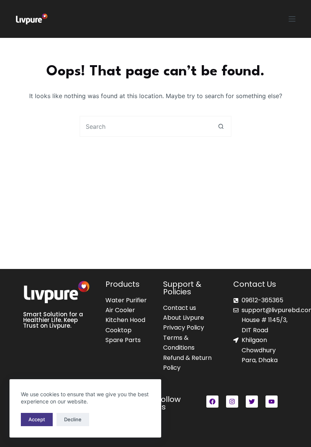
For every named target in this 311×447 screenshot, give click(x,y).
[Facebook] (212, 401)
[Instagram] (232, 401)
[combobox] (145, 126)
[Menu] (292, 19)
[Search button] (221, 126)
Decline (73, 419)
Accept (36, 419)
